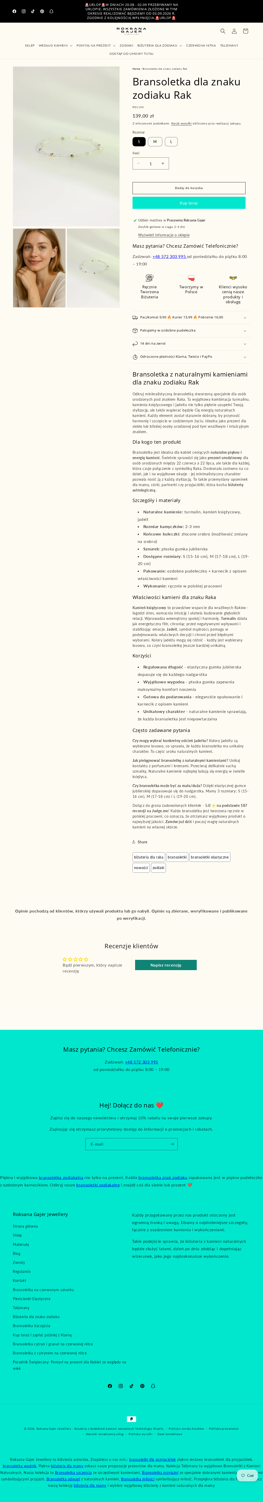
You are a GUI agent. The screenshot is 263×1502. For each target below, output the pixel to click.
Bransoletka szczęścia (73, 1472)
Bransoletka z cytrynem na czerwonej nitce (50, 1353)
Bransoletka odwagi (63, 1479)
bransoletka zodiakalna (61, 1177)
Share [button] (142, 842)
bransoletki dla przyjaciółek (152, 1459)
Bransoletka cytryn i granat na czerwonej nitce (53, 1344)
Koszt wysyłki (181, 123)
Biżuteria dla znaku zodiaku (36, 1317)
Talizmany (21, 1308)
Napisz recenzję (166, 964)
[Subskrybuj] (171, 1144)
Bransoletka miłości (137, 1479)
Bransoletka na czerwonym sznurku (43, 1290)
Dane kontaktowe (169, 1434)
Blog (16, 1253)
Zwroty (19, 1262)
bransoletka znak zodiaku (162, 1177)
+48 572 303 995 (170, 256)
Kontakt (19, 1280)
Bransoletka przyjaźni (160, 1472)
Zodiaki (158, 867)
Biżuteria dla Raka (149, 857)
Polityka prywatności (224, 1428)
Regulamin (22, 1271)
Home (136, 68)
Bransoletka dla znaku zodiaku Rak (165, 68)
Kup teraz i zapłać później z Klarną (42, 1335)
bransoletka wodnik (19, 1466)
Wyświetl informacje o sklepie (164, 235)
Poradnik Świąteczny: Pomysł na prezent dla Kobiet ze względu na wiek (69, 1365)
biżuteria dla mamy (67, 1466)
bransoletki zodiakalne (98, 1184)
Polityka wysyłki (140, 1434)
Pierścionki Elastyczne (31, 1299)
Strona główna (25, 1226)
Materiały (21, 1244)
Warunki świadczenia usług (105, 1434)
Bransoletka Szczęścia (31, 1326)
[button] (55, 45)
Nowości (141, 867)
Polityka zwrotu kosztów (186, 1428)
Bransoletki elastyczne (210, 857)
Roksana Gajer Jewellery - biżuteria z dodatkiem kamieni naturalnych (85, 1428)
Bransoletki (177, 857)
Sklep (17, 1235)
